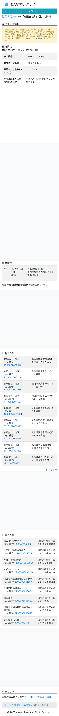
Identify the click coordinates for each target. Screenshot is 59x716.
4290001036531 (23, 622)
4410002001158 (12, 401)
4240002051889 (12, 414)
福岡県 (5, 16)
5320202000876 (12, 426)
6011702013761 (12, 463)
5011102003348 (12, 450)
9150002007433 (12, 377)
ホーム (7, 705)
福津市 (14, 16)
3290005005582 (23, 600)
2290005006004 (23, 591)
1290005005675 (23, 553)
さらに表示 (51, 469)
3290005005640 (23, 613)
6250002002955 (13, 389)
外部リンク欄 (41, 38)
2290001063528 (23, 572)
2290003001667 (23, 581)
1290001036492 (23, 543)
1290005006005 (23, 562)
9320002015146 (12, 438)
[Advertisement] (29, 172)
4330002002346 (13, 365)
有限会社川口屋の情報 (40, 696)
